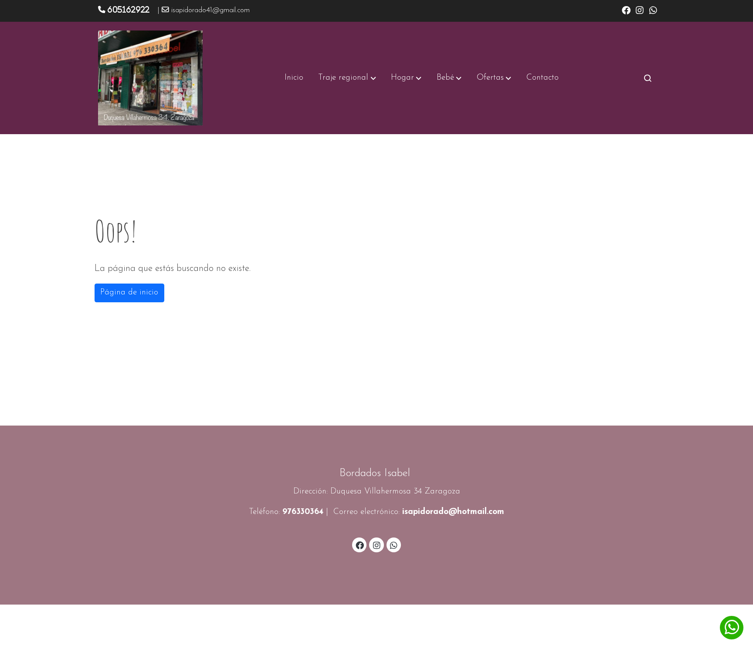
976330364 (302, 512)
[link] (150, 77)
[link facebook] (626, 9)
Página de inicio (129, 292)
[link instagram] (640, 9)
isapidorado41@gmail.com (210, 10)
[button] (347, 78)
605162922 (128, 9)
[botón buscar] (647, 78)
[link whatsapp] (653, 9)
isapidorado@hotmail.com (453, 512)
